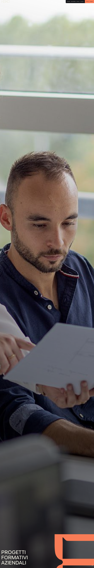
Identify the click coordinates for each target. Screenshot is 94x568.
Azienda (68, 1)
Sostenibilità (73, 1)
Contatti (82, 1)
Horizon (77, 1)
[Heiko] (5, 1)
